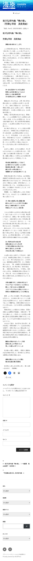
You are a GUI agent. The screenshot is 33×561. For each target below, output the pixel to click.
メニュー (17, 13)
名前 (5, 420)
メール (6, 430)
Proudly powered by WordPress (12, 556)
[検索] (27, 526)
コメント (6, 395)
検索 (4, 521)
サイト (5, 439)
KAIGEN (21, 4)
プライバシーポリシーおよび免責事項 (14, 554)
